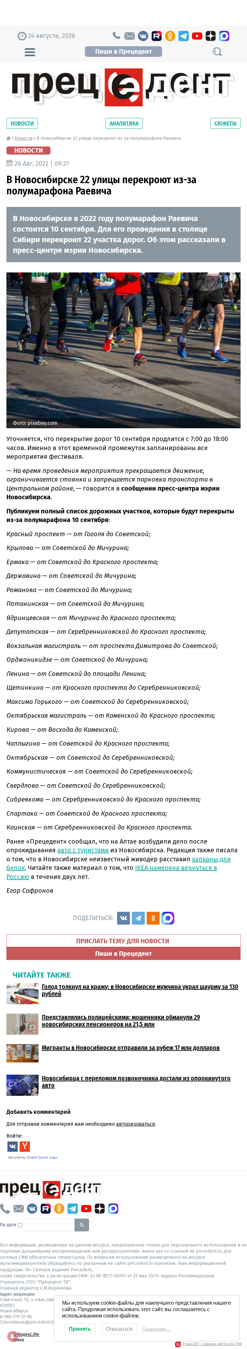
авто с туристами (83, 850)
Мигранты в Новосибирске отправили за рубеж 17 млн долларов (131, 1048)
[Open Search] (217, 51)
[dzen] (211, 36)
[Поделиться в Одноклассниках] (153, 918)
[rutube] (156, 36)
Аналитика (124, 123)
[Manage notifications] (12, 1336)
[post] (129, 36)
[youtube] (197, 36)
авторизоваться (135, 1124)
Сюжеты (225, 123)
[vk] (143, 36)
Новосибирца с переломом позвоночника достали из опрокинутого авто (136, 1081)
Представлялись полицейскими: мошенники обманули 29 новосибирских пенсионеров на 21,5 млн (121, 1020)
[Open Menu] (30, 51)
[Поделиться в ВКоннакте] (123, 918)
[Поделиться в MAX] (167, 918)
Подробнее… (156, 1329)
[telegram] (183, 36)
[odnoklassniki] (170, 36)
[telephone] (116, 36)
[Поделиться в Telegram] (138, 918)
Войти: (14, 1136)
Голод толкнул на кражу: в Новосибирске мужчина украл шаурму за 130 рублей (140, 990)
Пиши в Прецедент (123, 51)
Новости (22, 123)
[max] (224, 36)
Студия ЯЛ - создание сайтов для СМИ (212, 1344)
